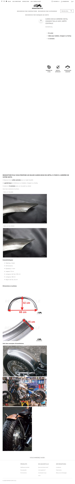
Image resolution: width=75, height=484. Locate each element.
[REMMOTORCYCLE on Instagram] (4, 1)
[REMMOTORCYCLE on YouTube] (6, 1)
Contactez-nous (42, 472)
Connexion (65, 1)
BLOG (9, 1)
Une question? (42, 470)
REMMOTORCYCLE (11, 480)
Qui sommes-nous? (43, 467)
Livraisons (58, 467)
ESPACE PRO (25, 1)
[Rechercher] (71, 11)
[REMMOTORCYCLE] (37, 6)
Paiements (59, 470)
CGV (39, 475)
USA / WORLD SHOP (36, 1)
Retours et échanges (61, 472)
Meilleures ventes (24, 467)
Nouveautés (23, 470)
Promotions (23, 472)
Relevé (53, 55)
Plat (47, 55)
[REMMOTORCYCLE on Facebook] (1, 1)
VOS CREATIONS (16, 1)
